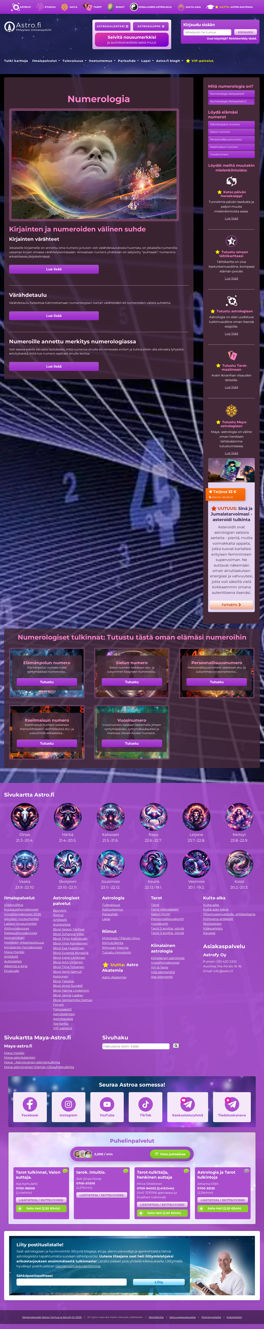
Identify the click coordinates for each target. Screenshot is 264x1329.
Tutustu (230, 605)
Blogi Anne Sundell (67, 986)
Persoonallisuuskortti (167, 919)
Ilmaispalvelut (44, 61)
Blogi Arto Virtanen (68, 962)
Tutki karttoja (16, 61)
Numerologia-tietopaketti (227, 93)
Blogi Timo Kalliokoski (70, 939)
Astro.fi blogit (168, 61)
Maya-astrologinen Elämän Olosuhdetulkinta (39, 1067)
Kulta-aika (193, 7)
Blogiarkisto (212, 924)
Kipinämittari (14, 938)
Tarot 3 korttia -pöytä (167, 933)
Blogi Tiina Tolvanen (68, 967)
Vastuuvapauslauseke (182, 1317)
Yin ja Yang (159, 967)
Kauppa (209, 933)
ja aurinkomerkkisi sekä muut (131, 39)
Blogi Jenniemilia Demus (72, 1000)
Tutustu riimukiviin (116, 952)
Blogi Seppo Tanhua (68, 929)
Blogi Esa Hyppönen (68, 948)
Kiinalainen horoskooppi (23, 947)
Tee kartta (60, 1024)
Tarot (97, 7)
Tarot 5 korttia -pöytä (167, 928)
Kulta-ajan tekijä (216, 909)
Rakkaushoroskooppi (20, 933)
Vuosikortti (159, 924)
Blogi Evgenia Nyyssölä (70, 953)
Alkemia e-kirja (15, 966)
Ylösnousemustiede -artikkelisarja (229, 914)
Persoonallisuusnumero (226, 139)
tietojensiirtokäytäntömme (77, 1266)
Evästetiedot (234, 1317)
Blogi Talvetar (63, 981)
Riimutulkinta (112, 943)
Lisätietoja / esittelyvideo (41, 1200)
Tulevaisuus (72, 61)
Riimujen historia (115, 948)
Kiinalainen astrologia (155, 7)
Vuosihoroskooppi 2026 (22, 914)
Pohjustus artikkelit (218, 919)
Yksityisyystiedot (211, 1317)
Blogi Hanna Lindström (71, 990)
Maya (73, 7)
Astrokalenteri (111, 26)
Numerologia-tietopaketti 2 (228, 101)
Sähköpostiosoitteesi (34, 1276)
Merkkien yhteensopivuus (24, 942)
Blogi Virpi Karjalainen (70, 943)
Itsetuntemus (100, 61)
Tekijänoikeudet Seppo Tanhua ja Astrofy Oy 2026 (52, 1317)
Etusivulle (11, 971)
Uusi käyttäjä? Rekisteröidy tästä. (232, 38)
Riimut (120, 7)
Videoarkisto (213, 928)
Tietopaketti (62, 1009)
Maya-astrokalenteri (19, 1057)
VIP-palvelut (202, 61)
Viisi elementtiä (163, 972)
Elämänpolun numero (225, 124)
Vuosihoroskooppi (165, 963)
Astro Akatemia (236, 7)
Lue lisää (54, 269)
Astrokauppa (149, 26)
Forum (58, 1005)
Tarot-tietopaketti (165, 909)
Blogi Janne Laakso (68, 995)
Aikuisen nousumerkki (21, 919)
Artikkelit (11, 957)
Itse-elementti (162, 977)
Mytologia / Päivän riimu (121, 938)
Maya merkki (14, 952)
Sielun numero (220, 131)
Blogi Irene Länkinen (69, 958)
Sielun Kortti (160, 914)
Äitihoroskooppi (16, 928)
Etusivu (50, 7)
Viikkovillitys (13, 905)
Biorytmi (59, 910)
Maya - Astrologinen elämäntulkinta (32, 1062)
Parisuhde (127, 61)
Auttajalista (13, 961)
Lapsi (146, 61)
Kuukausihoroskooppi (21, 909)
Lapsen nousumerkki (20, 924)
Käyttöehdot (156, 1317)
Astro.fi (25, 7)
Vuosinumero (219, 154)
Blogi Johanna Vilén (68, 934)
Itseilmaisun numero (224, 147)
